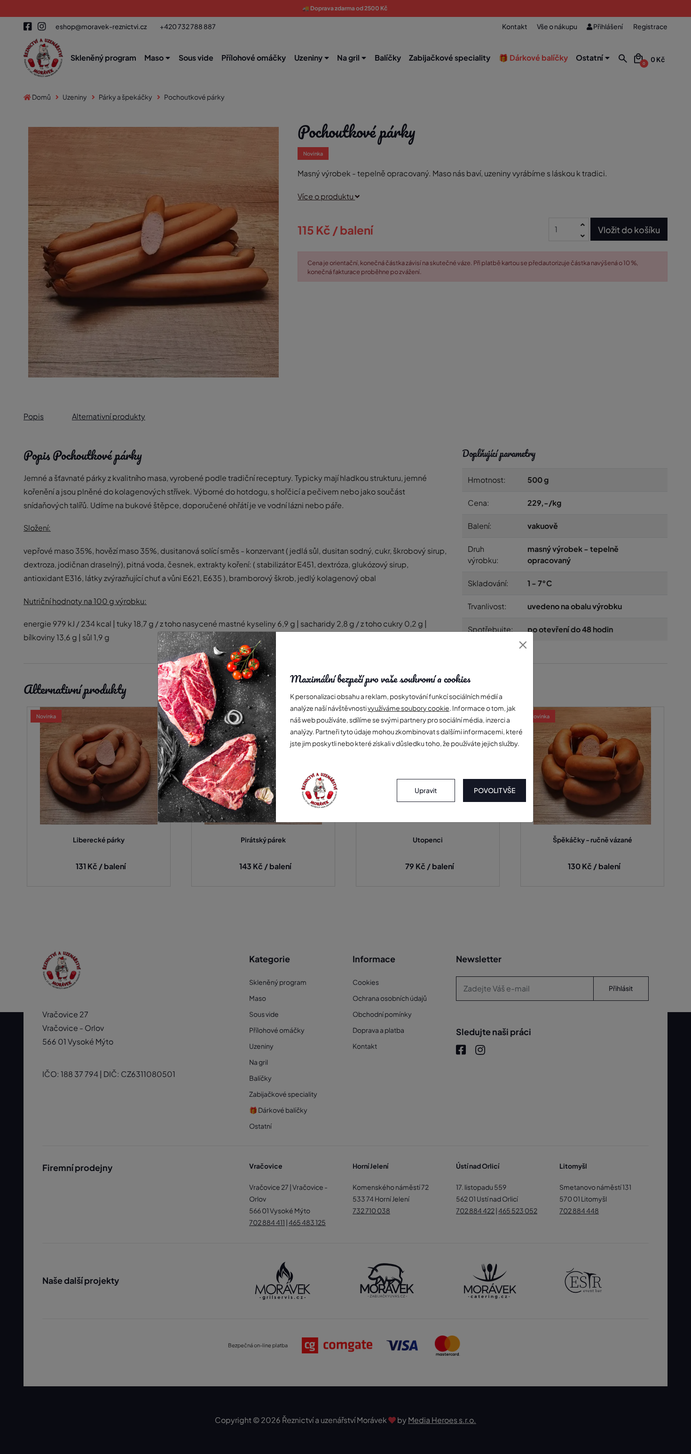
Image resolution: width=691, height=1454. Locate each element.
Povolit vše (494, 790)
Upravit (426, 790)
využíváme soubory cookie (408, 708)
